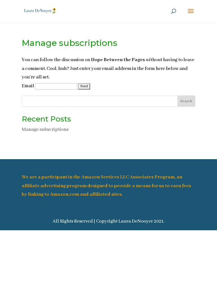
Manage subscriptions (45, 130)
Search (186, 101)
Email (28, 86)
